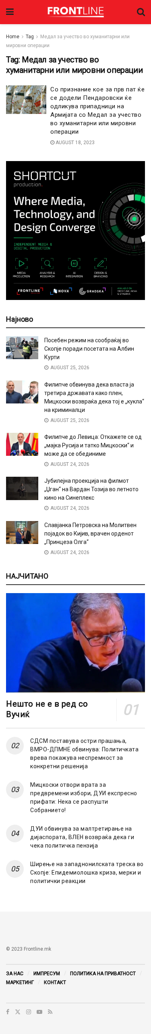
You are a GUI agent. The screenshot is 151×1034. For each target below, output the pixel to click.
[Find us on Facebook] (7, 1011)
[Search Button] (141, 12)
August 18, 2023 (74, 142)
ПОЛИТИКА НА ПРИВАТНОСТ (103, 973)
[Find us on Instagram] (28, 1011)
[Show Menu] (10, 12)
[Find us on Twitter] (18, 1011)
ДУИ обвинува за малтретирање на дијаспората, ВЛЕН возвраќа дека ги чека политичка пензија (82, 837)
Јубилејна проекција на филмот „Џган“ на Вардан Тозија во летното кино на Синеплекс (91, 489)
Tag (30, 36)
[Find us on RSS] (50, 1011)
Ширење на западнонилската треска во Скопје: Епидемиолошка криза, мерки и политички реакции (87, 872)
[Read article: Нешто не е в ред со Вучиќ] (75, 643)
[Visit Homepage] (75, 12)
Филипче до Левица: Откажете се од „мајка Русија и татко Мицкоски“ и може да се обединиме (93, 445)
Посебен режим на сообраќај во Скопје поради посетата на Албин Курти (89, 348)
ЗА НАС (14, 973)
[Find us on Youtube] (39, 1011)
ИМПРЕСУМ (46, 973)
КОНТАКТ (55, 982)
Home (12, 36)
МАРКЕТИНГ (20, 982)
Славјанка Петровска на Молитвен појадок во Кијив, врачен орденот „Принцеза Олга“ (90, 533)
